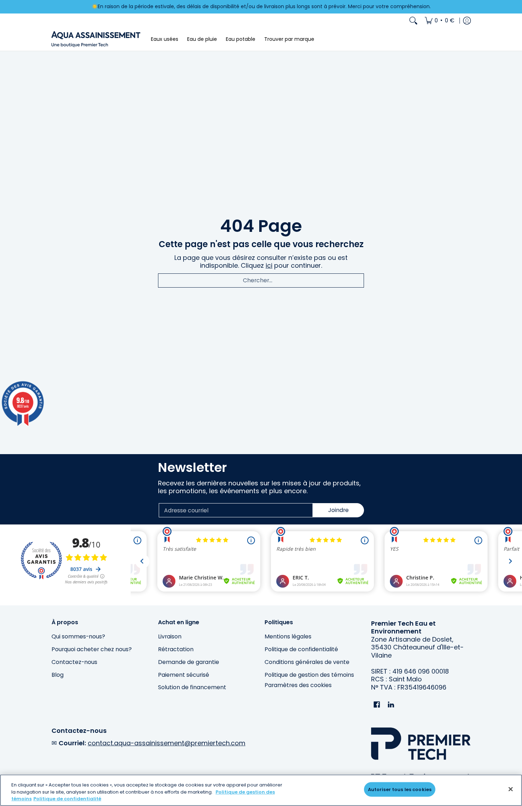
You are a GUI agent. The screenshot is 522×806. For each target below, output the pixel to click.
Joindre (338, 510)
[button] (377, 705)
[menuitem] (439, 20)
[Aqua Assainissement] (95, 39)
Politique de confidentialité (301, 649)
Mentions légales (288, 636)
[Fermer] (510, 789)
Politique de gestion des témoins (309, 675)
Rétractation (176, 649)
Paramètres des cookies (298, 685)
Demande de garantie (188, 662)
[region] (261, 790)
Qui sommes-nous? (78, 636)
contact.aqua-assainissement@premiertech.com (166, 743)
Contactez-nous (74, 662)
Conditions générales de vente (307, 662)
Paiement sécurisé (183, 675)
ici (269, 265)
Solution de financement (192, 687)
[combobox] (261, 280)
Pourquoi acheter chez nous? (91, 649)
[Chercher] (413, 20)
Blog (57, 675)
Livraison (169, 636)
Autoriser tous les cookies (399, 789)
